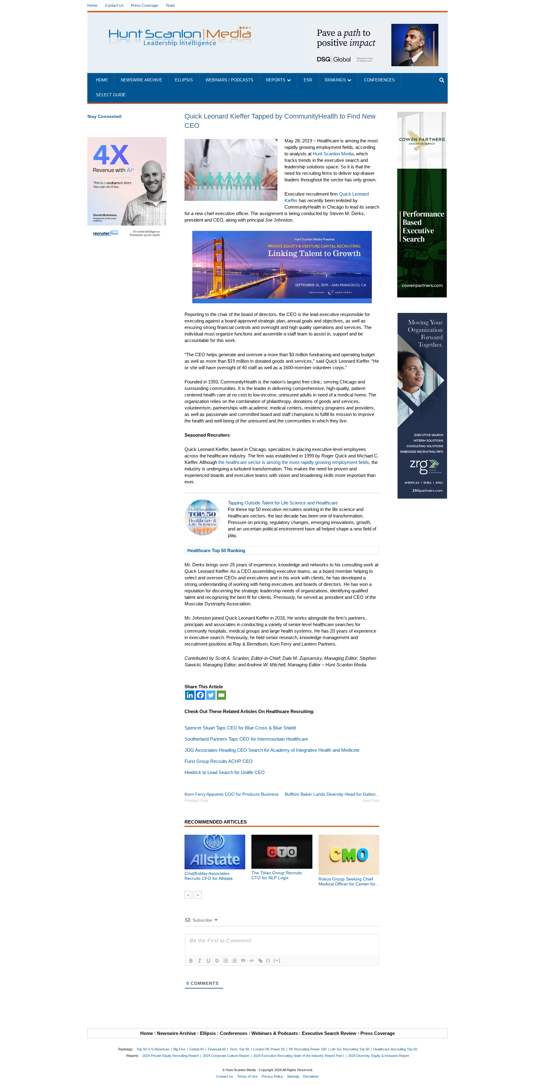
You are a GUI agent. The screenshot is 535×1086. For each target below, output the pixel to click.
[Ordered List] (225, 960)
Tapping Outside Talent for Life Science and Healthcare (283, 502)
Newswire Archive (141, 80)
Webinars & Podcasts (274, 1033)
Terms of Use (247, 1076)
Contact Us (114, 5)
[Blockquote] (243, 960)
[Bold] (191, 960)
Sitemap (293, 1076)
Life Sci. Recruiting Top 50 (349, 1049)
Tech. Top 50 (239, 1049)
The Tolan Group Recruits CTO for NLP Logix (276, 875)
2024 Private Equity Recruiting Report (170, 1056)
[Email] (221, 695)
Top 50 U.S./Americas (153, 1049)
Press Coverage (144, 5)
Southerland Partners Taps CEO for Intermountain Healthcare (246, 739)
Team (170, 5)
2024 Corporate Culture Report (226, 1056)
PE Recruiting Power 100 (307, 1049)
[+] (277, 960)
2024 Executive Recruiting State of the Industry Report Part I (298, 1056)
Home (92, 5)
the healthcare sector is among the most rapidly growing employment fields (293, 462)
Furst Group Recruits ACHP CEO (219, 761)
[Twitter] (210, 695)
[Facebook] (200, 695)
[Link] (260, 960)
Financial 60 (217, 1049)
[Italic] (199, 960)
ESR (308, 80)
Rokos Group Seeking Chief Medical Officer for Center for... (349, 881)
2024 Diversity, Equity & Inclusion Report (378, 1056)
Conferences (379, 80)
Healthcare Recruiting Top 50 (395, 1049)
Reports (275, 80)
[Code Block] (251, 960)
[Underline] (208, 960)
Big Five (179, 1049)
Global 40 (196, 1049)
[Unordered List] (234, 960)
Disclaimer (311, 1076)
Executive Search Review (329, 1033)
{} (268, 960)
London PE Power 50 (269, 1049)
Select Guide (111, 95)
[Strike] (217, 960)
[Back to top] (526, 1077)
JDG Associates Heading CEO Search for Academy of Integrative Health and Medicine (272, 750)
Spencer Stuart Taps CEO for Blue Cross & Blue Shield (240, 727)
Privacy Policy (272, 1076)
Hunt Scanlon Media (333, 153)
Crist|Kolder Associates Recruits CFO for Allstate (209, 876)
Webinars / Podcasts (229, 80)
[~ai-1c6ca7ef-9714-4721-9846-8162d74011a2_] (373, 27)
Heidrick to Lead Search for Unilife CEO (225, 772)
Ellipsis (184, 80)
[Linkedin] (189, 695)
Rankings (335, 80)
